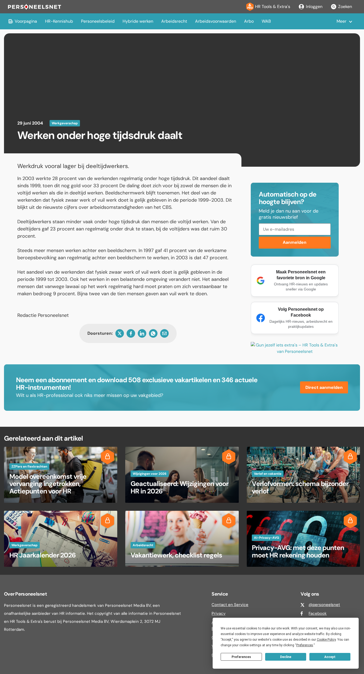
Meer (341, 21)
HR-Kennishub (59, 21)
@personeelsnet (324, 604)
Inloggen (314, 6)
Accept (329, 657)
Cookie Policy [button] (326, 639)
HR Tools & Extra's (272, 6)
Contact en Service (230, 604)
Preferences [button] (304, 645)
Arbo (249, 21)
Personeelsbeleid (98, 21)
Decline (285, 657)
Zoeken (345, 6)
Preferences (241, 657)
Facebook (318, 613)
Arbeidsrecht (174, 21)
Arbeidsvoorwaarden (215, 21)
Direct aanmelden (324, 387)
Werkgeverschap (65, 123)
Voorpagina (26, 21)
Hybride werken (138, 21)
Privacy (218, 613)
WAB (266, 21)
